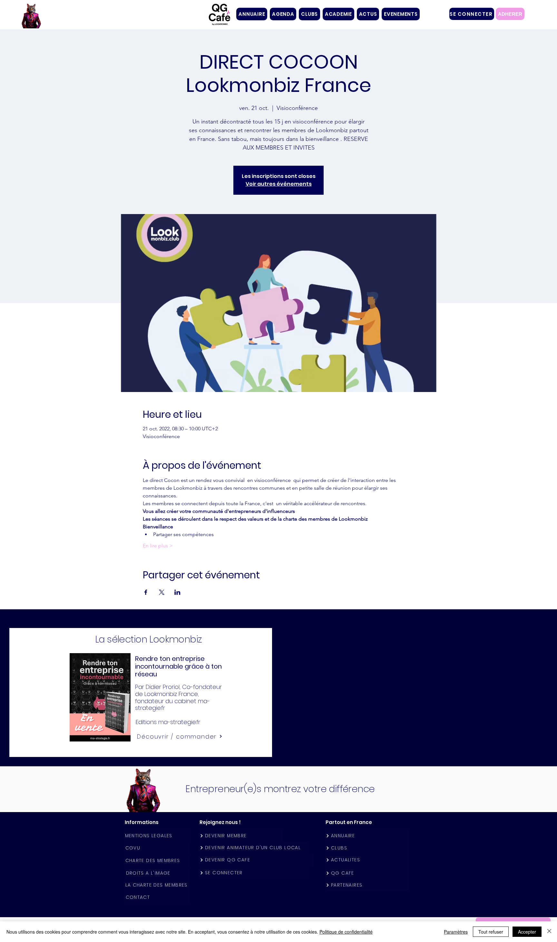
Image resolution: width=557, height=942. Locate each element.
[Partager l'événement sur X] (162, 592)
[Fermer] (549, 932)
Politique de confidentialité (346, 931)
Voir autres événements (279, 184)
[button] (309, 14)
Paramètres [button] (456, 931)
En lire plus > (158, 546)
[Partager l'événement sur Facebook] (146, 592)
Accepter (527, 931)
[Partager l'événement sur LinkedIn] (177, 592)
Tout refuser (490, 931)
